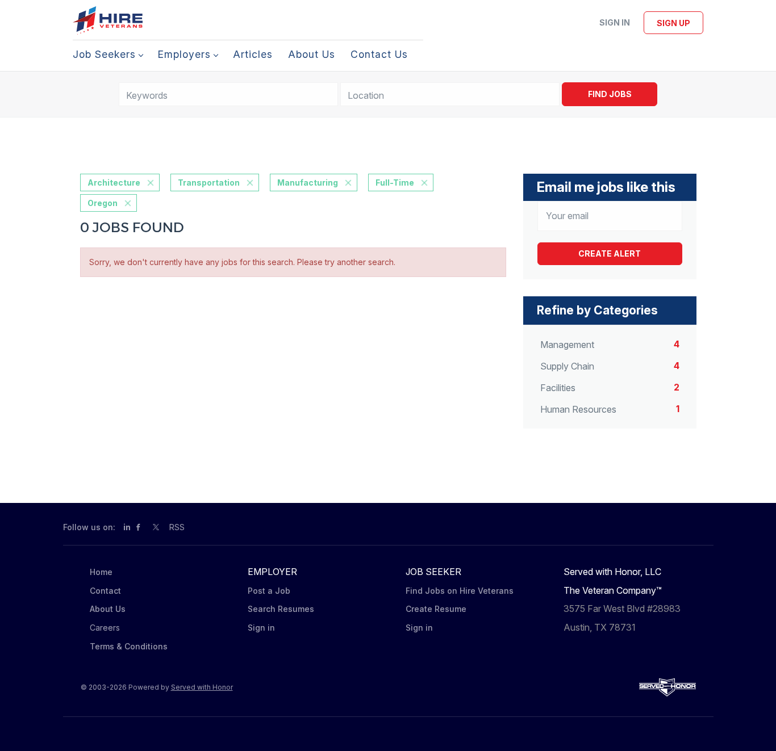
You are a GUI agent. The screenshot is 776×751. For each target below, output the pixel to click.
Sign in (614, 22)
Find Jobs (610, 94)
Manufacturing (307, 182)
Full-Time (395, 182)
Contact (105, 590)
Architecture (113, 182)
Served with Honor (202, 687)
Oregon (102, 203)
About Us (108, 609)
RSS (177, 527)
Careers (105, 627)
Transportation (209, 182)
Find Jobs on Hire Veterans (460, 590)
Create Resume (436, 609)
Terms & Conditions (129, 646)
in (127, 527)
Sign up (673, 23)
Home (101, 572)
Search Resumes (281, 609)
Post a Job (269, 590)
